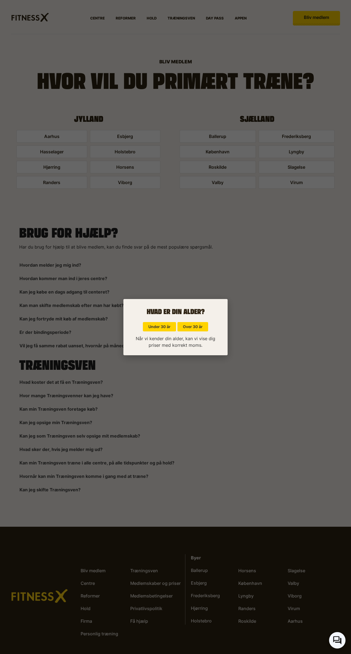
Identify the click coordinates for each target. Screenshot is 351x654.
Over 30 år (193, 326)
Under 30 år (159, 326)
